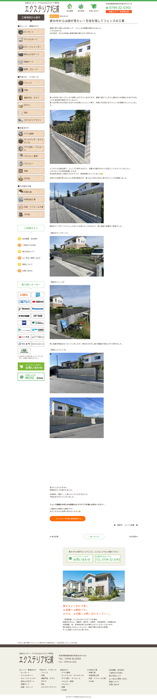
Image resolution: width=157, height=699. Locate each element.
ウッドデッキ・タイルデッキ (33, 141)
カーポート (29, 32)
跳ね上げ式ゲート (31, 54)
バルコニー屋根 (30, 156)
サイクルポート (30, 39)
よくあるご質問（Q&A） (31, 258)
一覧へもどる (94, 536)
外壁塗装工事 (30, 199)
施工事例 (81, 11)
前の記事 (54, 536)
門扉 (26, 90)
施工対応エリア (28, 251)
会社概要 (70, 11)
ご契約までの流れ (29, 245)
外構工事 (28, 192)
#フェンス (54, 16)
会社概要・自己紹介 (30, 239)
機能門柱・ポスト (31, 97)
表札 (26, 112)
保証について (27, 264)
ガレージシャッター (32, 47)
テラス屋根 (29, 133)
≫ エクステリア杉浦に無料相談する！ (67, 519)
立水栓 (27, 178)
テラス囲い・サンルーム (33, 148)
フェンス (28, 82)
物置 (26, 171)
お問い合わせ (94, 11)
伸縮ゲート (29, 61)
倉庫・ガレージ (30, 69)
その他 (27, 214)
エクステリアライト (32, 120)
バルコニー (29, 163)
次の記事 (132, 536)
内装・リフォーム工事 (33, 207)
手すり (27, 105)
